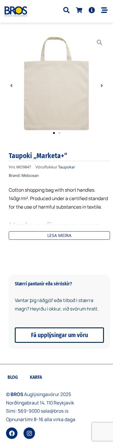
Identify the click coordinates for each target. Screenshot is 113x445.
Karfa (36, 377)
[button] (11, 85)
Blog (13, 377)
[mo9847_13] (56, 85)
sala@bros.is (54, 411)
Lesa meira (59, 235)
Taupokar (66, 167)
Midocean (30, 175)
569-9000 (29, 411)
